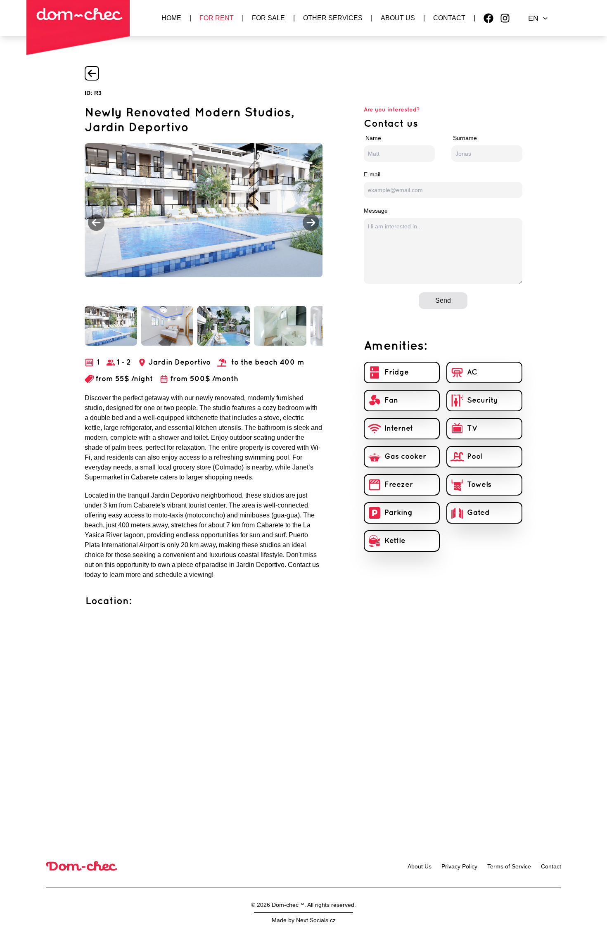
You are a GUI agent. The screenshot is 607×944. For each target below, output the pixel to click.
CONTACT (449, 17)
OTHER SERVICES (333, 17)
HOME (171, 17)
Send (443, 300)
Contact (551, 866)
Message (376, 210)
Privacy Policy (459, 866)
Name (373, 138)
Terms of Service (509, 866)
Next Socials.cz (316, 920)
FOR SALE (268, 17)
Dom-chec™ (288, 904)
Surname (465, 138)
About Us (420, 866)
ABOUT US (398, 17)
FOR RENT (216, 17)
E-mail (372, 174)
